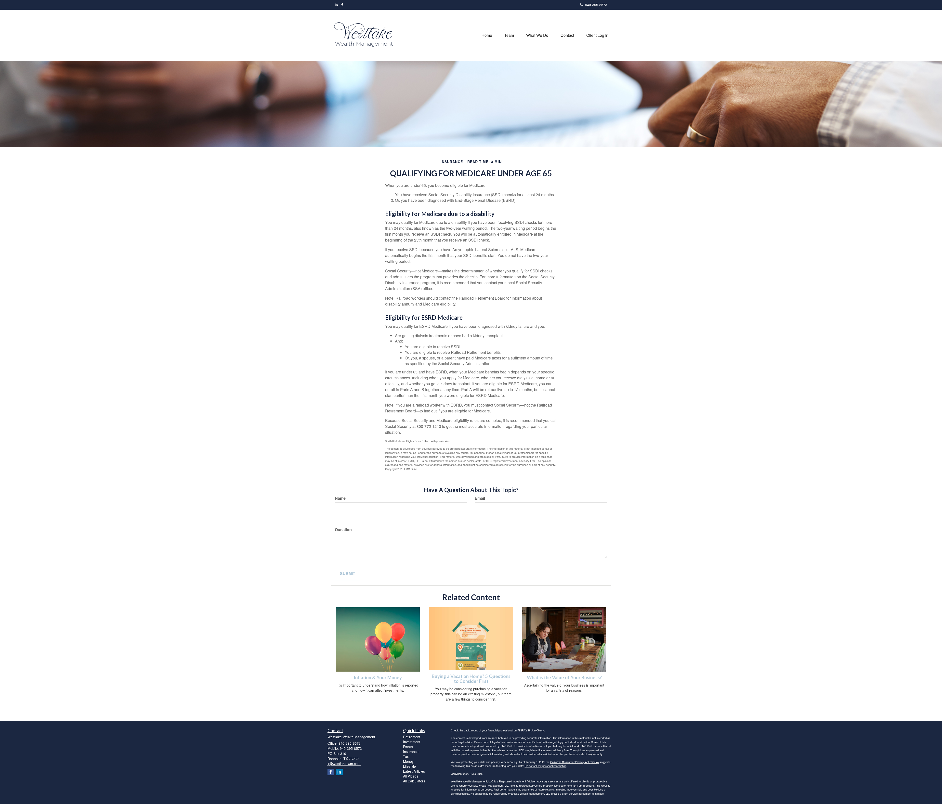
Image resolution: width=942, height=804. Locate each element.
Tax (406, 756)
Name (340, 498)
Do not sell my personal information (545, 766)
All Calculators (414, 780)
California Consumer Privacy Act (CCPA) (574, 762)
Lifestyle (409, 766)
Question (343, 529)
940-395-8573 (596, 4)
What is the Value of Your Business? (564, 677)
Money (408, 761)
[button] (509, 35)
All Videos (410, 776)
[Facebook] (342, 4)
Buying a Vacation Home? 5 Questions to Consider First (471, 679)
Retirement (411, 736)
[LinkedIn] (336, 4)
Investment (411, 741)
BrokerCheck (536, 730)
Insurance (411, 751)
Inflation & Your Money (378, 677)
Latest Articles (414, 771)
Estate (408, 746)
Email (480, 498)
